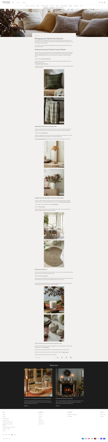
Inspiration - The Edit (6, 428)
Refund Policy (40, 422)
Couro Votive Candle (54, 283)
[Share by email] (71, 357)
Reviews (39, 418)
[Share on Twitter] (62, 357)
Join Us (4, 430)
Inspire (18, 2)
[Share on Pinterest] (66, 357)
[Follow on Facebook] (3, 434)
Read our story (102, 414)
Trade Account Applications (72, 414)
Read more (26, 405)
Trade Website (69, 416)
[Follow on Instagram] (6, 434)
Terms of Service (41, 423)
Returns (4, 416)
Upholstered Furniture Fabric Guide (9, 427)
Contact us (40, 416)
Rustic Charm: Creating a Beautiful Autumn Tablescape (37, 398)
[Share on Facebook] (57, 357)
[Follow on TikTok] (15, 434)
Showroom (102, 416)
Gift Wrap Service (6, 420)
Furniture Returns (6, 418)
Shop (13, 2)
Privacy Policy (40, 420)
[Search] (102, 2)
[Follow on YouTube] (12, 434)
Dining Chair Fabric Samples (8, 422)
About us (24, 2)
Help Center (40, 414)
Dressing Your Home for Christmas (64, 398)
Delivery (4, 414)
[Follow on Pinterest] (9, 434)
